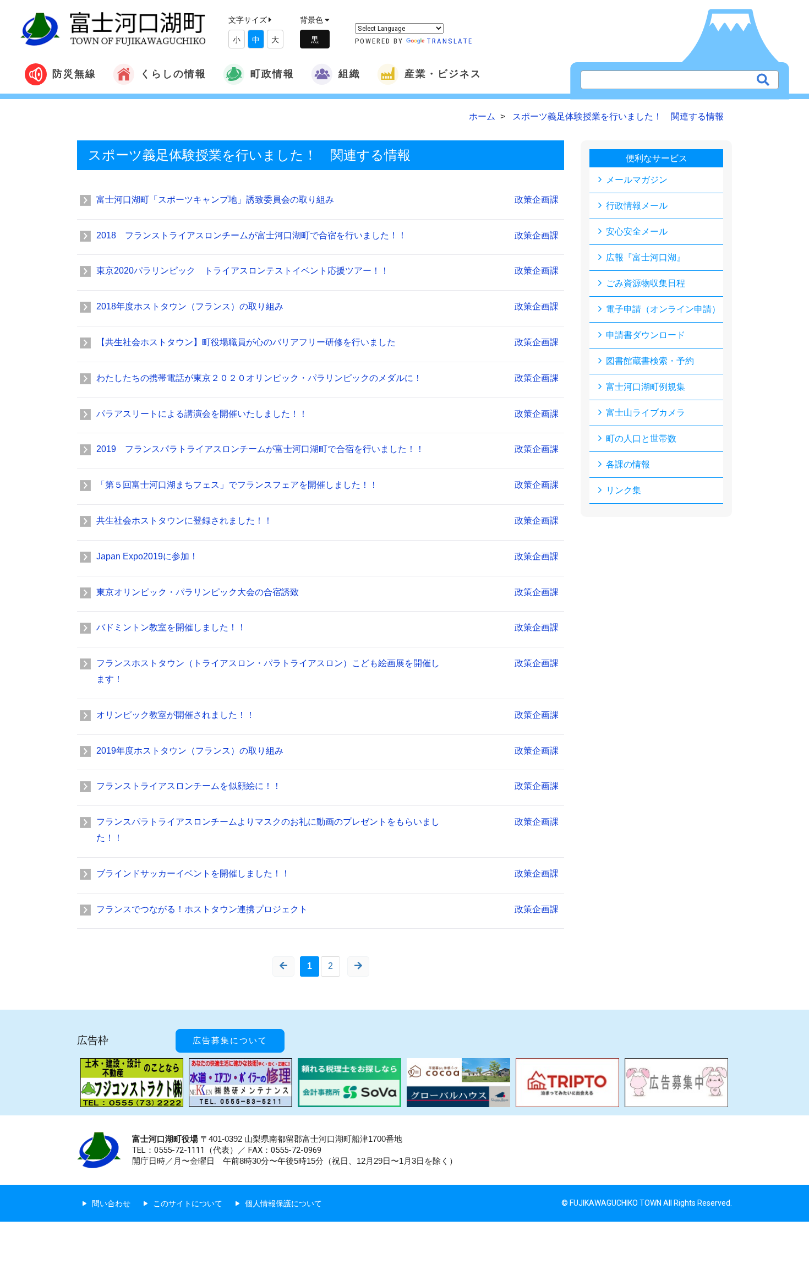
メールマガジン (637, 179)
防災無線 (74, 73)
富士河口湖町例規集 (645, 386)
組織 (349, 73)
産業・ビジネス (443, 73)
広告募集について (230, 1040)
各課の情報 (628, 464)
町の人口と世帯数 (641, 438)
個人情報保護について (283, 1203)
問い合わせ (111, 1203)
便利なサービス (656, 158)
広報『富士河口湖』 (645, 257)
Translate (450, 41)
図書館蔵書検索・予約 (650, 361)
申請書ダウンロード (645, 335)
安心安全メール (637, 231)
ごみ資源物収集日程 (645, 283)
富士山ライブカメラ (645, 412)
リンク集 (623, 490)
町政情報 (272, 73)
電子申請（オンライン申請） (663, 309)
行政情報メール (637, 205)
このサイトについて (187, 1203)
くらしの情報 (173, 73)
